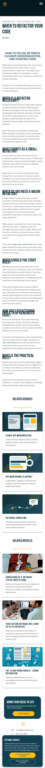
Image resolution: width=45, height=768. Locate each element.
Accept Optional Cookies (23, 755)
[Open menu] (41, 4)
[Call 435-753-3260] (13, 734)
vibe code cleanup (9, 343)
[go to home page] (4, 5)
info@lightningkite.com (25, 730)
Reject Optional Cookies (22, 762)
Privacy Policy (26, 750)
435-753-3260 (21, 734)
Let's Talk (23, 714)
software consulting (34, 382)
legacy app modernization (23, 244)
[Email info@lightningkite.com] (13, 730)
